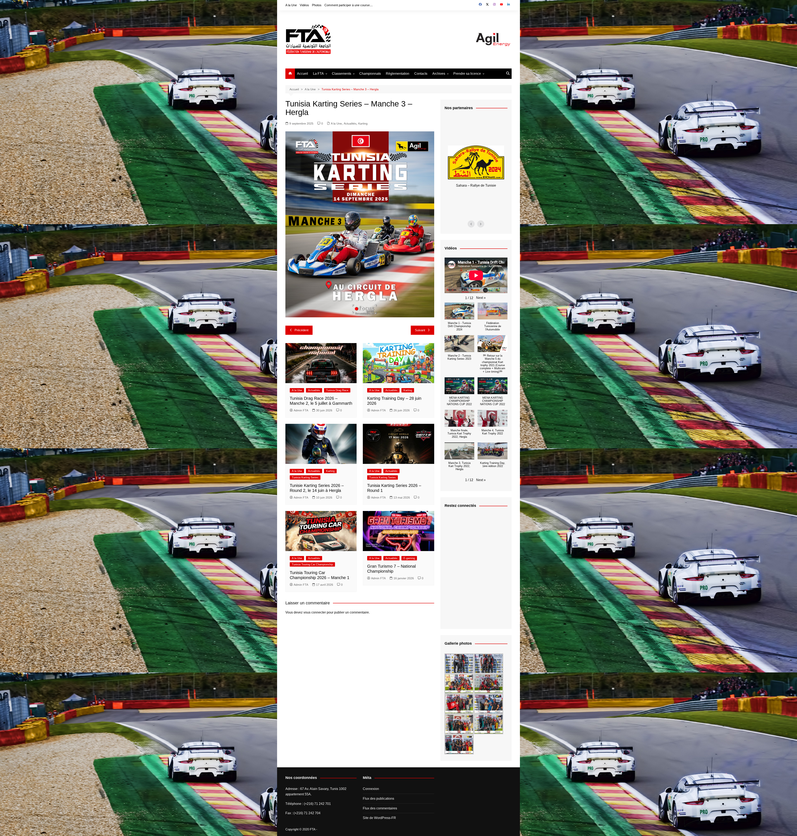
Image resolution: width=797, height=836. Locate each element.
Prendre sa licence (467, 73)
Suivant (420, 330)
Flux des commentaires (380, 808)
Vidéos (304, 5)
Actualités (350, 123)
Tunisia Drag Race (337, 390)
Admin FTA (301, 410)
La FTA (318, 73)
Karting (363, 123)
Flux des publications (378, 798)
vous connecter (314, 612)
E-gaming (409, 558)
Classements (341, 73)
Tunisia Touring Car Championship (312, 564)
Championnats (370, 73)
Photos (316, 5)
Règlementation (397, 73)
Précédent (301, 330)
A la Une (291, 5)
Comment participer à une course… (348, 5)
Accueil (302, 73)
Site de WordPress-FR (379, 818)
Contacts (420, 73)
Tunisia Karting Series (305, 477)
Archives (438, 73)
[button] (481, 298)
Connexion (371, 789)
